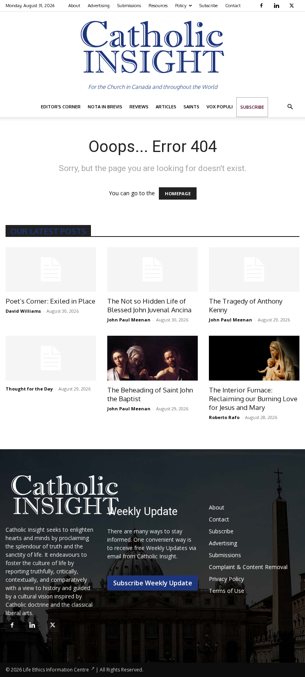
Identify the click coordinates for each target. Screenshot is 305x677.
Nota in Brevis (105, 107)
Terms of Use (226, 590)
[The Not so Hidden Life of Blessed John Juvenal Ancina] (152, 269)
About (74, 5)
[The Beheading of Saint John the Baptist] (152, 358)
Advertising (99, 5)
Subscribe (208, 5)
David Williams (23, 311)
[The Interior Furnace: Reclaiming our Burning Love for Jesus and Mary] (254, 358)
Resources (158, 5)
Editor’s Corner (61, 107)
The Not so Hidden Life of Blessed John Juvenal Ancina (149, 305)
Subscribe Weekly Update (152, 583)
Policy (180, 5)
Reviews (139, 107)
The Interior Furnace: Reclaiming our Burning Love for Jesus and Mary (253, 399)
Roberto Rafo (224, 417)
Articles (166, 107)
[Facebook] (262, 5)
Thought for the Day (29, 389)
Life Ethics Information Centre (56, 669)
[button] (289, 107)
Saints (191, 107)
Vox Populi (220, 107)
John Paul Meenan (129, 320)
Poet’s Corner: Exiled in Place (50, 301)
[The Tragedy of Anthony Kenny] (254, 269)
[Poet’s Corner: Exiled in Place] (51, 269)
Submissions (129, 5)
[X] (292, 5)
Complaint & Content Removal (248, 567)
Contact (233, 5)
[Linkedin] (277, 5)
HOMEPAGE (178, 193)
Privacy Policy (226, 579)
